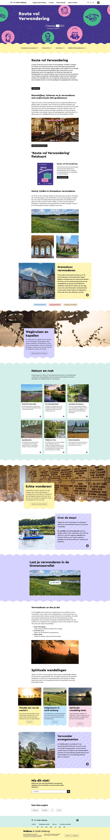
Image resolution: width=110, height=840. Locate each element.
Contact (34, 824)
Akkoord (68, 835)
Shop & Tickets (72, 2)
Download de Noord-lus (40, 304)
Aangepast (75, 835)
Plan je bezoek (61, 2)
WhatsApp (35, 810)
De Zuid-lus (59, 48)
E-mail (58, 810)
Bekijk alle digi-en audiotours (39, 145)
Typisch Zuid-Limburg (39, 2)
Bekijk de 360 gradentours (76, 48)
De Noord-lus (46, 48)
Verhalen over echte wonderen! (39, 504)
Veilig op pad (36, 88)
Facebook (44, 810)
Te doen (51, 2)
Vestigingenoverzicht (44, 824)
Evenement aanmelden (65, 824)
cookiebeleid (55, 835)
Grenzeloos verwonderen (28, 48)
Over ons (54, 824)
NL (93, 2)
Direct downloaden (62, 177)
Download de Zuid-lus (55, 304)
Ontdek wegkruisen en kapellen (39, 353)
